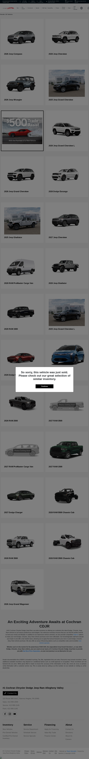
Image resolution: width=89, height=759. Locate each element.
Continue (44, 386)
